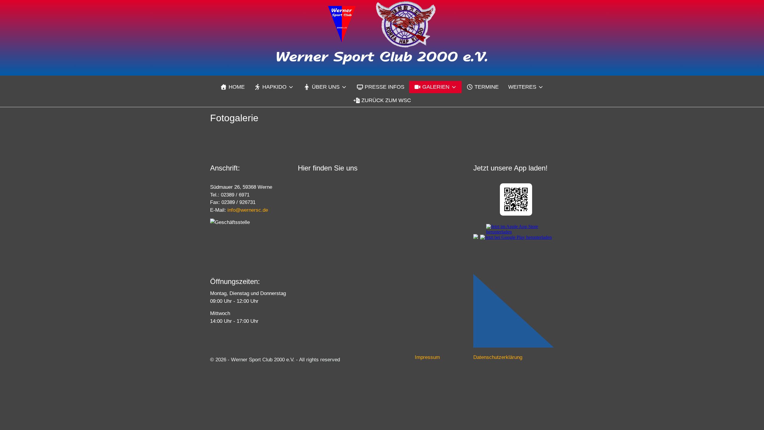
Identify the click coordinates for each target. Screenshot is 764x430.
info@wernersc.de (247, 210)
